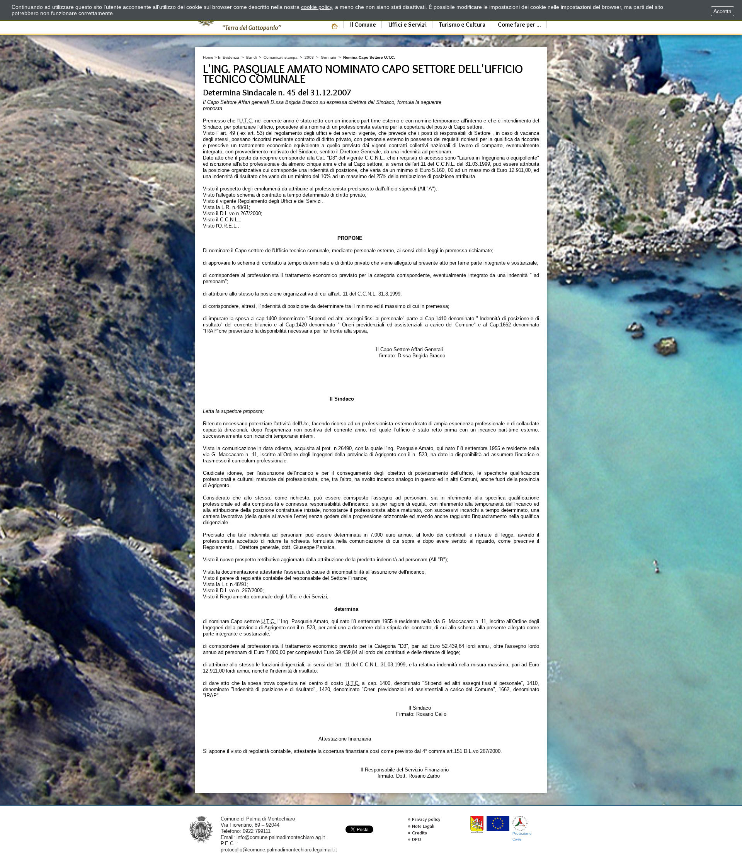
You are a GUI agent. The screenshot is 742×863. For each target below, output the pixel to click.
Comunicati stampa (281, 57)
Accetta (722, 11)
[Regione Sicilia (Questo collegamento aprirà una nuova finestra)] (476, 824)
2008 (309, 57)
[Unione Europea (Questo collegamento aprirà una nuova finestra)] (498, 823)
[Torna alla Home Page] (201, 829)
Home (208, 57)
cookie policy (316, 7)
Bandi (251, 57)
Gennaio (328, 57)
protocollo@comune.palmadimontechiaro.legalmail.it (279, 850)
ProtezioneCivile (522, 836)
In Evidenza (228, 57)
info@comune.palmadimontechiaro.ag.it (281, 837)
